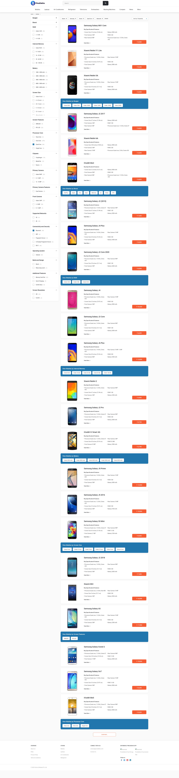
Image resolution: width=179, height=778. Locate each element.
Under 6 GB (86, 282)
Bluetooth (40, 230)
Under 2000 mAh (68, 460)
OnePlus (66, 193)
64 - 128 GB (40, 63)
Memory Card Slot (42, 277)
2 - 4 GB (39, 35)
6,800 (139, 179)
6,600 (139, 128)
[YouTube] (127, 760)
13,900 (139, 485)
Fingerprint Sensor (42, 238)
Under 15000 (107, 105)
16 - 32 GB (40, 55)
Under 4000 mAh (93, 460)
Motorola (94, 193)
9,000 (139, 242)
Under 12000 (97, 105)
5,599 (139, 153)
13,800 (139, 359)
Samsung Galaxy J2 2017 (94, 113)
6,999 (139, 92)
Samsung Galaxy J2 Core (94, 316)
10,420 (139, 307)
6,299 (139, 333)
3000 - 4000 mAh (42, 79)
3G (38, 217)
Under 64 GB (97, 373)
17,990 (139, 625)
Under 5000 (67, 105)
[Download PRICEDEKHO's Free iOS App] (126, 750)
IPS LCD (74, 638)
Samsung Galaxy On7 (93, 671)
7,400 (139, 216)
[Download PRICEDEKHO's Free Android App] (141, 752)
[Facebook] (121, 760)
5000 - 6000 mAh (41, 87)
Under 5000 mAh (105, 460)
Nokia (106, 193)
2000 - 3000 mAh (42, 76)
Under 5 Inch (88, 549)
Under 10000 (87, 105)
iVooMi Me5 (89, 697)
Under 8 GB (67, 373)
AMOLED (66, 638)
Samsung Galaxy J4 (92, 290)
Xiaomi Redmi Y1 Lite (93, 50)
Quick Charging (41, 281)
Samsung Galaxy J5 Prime (95, 468)
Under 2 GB (67, 282)
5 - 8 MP (39, 204)
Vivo (80, 193)
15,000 (139, 661)
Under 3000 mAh (80, 460)
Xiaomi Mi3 (88, 584)
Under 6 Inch (110, 549)
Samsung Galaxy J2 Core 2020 (96, 252)
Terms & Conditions (36, 757)
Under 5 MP (40, 200)
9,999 (139, 536)
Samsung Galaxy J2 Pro (94, 407)
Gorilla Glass (40, 285)
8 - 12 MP (40, 178)
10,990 (139, 511)
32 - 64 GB (40, 59)
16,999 (139, 598)
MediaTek (40, 161)
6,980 (139, 42)
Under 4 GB (76, 282)
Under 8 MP (40, 174)
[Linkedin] (130, 760)
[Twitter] (124, 760)
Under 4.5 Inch (77, 549)
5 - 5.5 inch (40, 108)
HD (38, 294)
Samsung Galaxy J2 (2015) (95, 201)
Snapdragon (40, 157)
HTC (113, 193)
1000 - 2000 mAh (41, 72)
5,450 (139, 67)
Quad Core (40, 144)
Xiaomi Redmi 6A (91, 138)
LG (100, 193)
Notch (38, 264)
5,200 (139, 712)
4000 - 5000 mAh (41, 83)
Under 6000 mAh (118, 460)
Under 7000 (77, 105)
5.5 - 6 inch (40, 111)
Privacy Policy (34, 754)
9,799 (139, 422)
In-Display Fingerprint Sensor (44, 242)
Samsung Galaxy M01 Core (95, 25)
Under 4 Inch (67, 549)
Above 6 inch (120, 549)
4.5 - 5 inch (40, 104)
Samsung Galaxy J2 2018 (94, 557)
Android (39, 255)
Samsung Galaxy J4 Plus (94, 225)
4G (38, 221)
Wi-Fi (38, 245)
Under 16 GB (76, 373)
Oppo (86, 193)
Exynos (39, 165)
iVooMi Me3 (89, 163)
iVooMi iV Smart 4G (92, 432)
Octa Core (75, 725)
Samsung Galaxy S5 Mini (94, 521)
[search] (105, 3)
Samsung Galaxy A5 (92, 608)
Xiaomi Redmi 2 (90, 381)
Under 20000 (118, 105)
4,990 (139, 397)
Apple (73, 193)
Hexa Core (66, 725)
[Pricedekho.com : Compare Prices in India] (39, 3)
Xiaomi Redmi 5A (91, 75)
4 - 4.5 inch (40, 100)
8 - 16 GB (40, 51)
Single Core (85, 725)
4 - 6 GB (39, 38)
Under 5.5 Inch (99, 549)
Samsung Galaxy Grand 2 (94, 646)
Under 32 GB (87, 373)
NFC (38, 234)
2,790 (139, 447)
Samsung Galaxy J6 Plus (94, 343)
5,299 (139, 688)
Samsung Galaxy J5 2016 (94, 495)
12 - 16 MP (40, 182)
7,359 (139, 574)
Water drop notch (41, 268)
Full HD (39, 298)
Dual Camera (40, 191)
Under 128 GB (107, 373)
